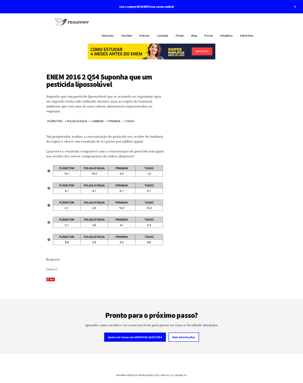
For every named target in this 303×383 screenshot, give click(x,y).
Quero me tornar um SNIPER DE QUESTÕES (135, 337)
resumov (72, 24)
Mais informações (183, 337)
